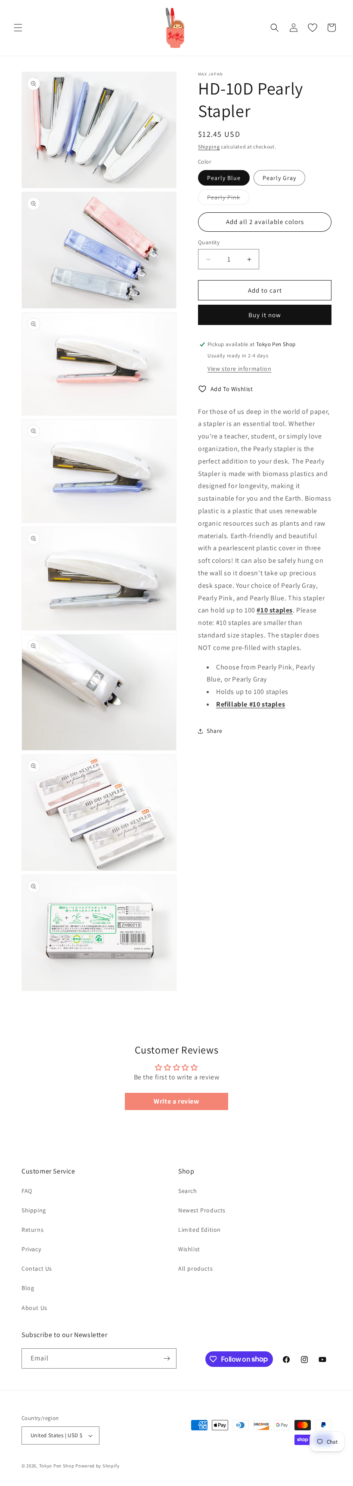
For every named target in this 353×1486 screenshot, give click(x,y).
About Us (34, 1308)
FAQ (27, 1191)
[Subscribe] (166, 1358)
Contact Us (37, 1268)
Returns (32, 1230)
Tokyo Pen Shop (56, 1466)
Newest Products (202, 1210)
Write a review (176, 1101)
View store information (239, 368)
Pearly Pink (228, 199)
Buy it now (264, 315)
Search (187, 1191)
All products (195, 1268)
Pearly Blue (224, 178)
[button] (18, 27)
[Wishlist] (312, 27)
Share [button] (215, 731)
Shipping (209, 146)
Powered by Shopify (97, 1466)
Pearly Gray (279, 178)
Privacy (31, 1249)
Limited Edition (199, 1230)
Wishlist (189, 1249)
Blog (28, 1288)
